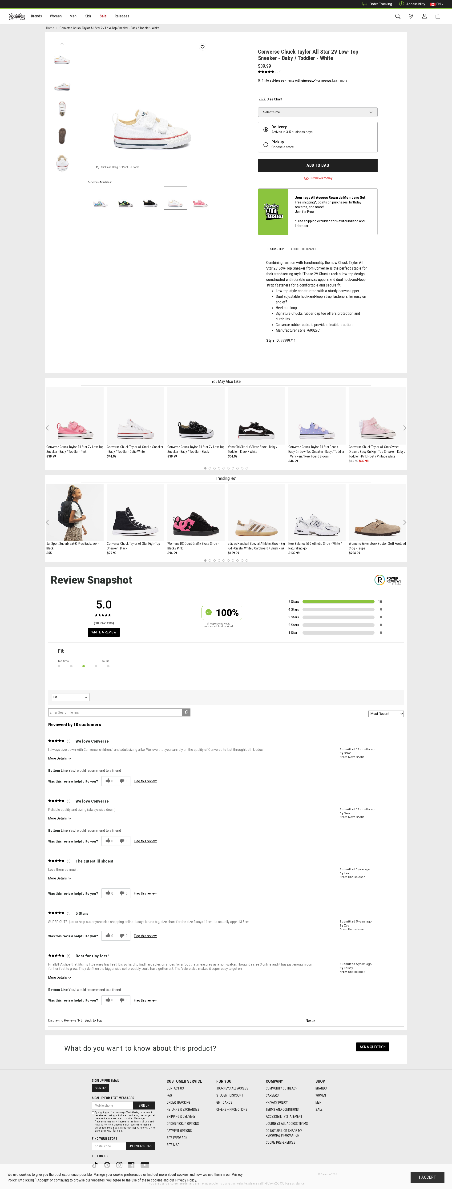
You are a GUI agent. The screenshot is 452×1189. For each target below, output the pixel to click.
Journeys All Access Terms (287, 1123)
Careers (272, 1095)
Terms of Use (141, 1121)
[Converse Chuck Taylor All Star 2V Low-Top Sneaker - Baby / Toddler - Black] (196, 416)
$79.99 (111, 553)
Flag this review (145, 781)
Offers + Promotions (231, 1109)
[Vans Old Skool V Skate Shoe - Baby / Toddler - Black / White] (256, 416)
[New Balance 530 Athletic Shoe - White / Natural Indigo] (317, 512)
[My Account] (425, 16)
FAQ (169, 1095)
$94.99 (172, 553)
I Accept (427, 1177)
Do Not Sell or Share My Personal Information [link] (284, 1133)
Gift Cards (224, 1102)
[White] (100, 198)
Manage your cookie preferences (117, 1174)
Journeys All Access (232, 1088)
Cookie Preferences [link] (280, 1142)
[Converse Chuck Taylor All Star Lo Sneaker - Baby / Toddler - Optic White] (135, 416)
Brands (321, 1088)
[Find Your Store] (411, 16)
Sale (103, 16)
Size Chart (274, 99)
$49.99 (353, 461)
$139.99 (293, 553)
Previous (62, 42)
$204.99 (354, 553)
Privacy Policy (277, 1102)
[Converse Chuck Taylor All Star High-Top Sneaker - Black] (135, 512)
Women (320, 1095)
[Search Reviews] (186, 712)
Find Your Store (104, 1139)
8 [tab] (237, 468)
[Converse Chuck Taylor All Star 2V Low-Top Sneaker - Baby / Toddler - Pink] (75, 416)
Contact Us (175, 1088)
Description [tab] (276, 249)
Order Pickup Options (183, 1123)
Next (62, 170)
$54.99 (232, 456)
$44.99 (111, 456)
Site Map (173, 1145)
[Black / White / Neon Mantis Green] (125, 198)
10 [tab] (246, 468)
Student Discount (229, 1095)
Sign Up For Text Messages (113, 1098)
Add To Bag (318, 165)
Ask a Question (373, 1047)
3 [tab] (214, 468)
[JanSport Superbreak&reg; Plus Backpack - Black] (75, 512)
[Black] (150, 198)
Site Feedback (177, 1138)
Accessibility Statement (284, 1116)
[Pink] (200, 198)
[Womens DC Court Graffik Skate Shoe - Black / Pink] (196, 512)
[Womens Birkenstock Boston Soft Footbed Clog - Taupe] (377, 512)
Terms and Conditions (282, 1109)
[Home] (17, 16)
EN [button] (439, 4)
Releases (122, 16)
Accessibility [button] (415, 4)
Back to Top (93, 1020)
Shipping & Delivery (181, 1116)
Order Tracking (381, 4)
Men (318, 1102)
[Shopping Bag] (438, 16)
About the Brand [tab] (303, 249)
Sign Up (100, 1088)
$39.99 (51, 456)
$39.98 (363, 461)
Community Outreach (282, 1088)
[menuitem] (36, 16)
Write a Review (103, 632)
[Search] (398, 16)
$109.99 (233, 553)
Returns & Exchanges (183, 1109)
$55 (49, 553)
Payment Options (179, 1131)
